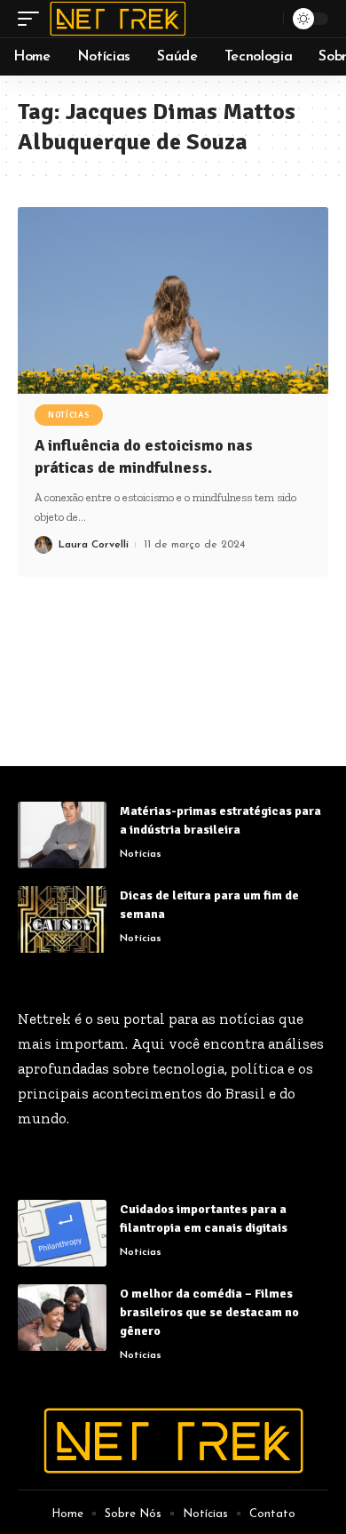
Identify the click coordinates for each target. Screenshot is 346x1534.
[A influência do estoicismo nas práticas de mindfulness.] (173, 300)
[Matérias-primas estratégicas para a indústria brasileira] (62, 835)
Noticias (140, 1252)
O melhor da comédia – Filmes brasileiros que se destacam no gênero (209, 1312)
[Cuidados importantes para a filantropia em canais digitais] (62, 1233)
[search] (267, 18)
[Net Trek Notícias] (117, 18)
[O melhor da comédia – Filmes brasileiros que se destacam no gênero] (62, 1317)
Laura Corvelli (94, 544)
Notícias (69, 415)
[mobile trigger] (33, 18)
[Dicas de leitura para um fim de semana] (62, 919)
